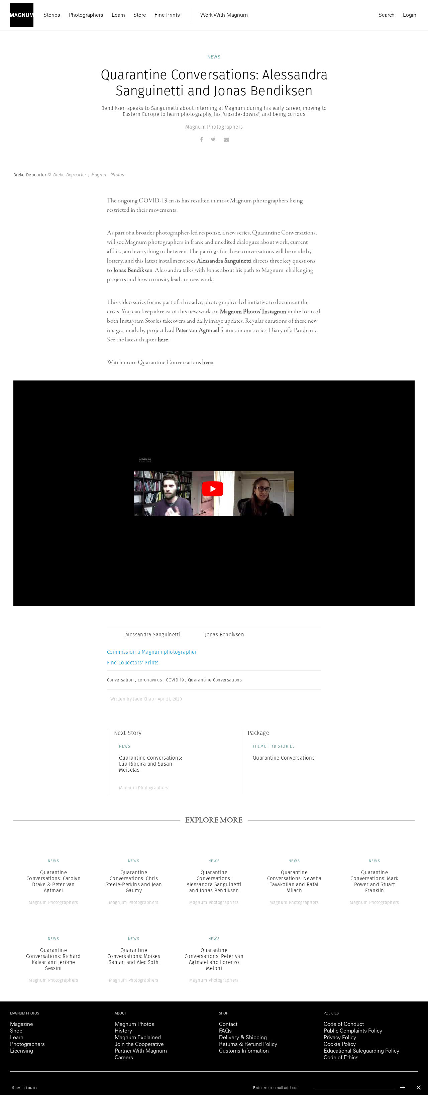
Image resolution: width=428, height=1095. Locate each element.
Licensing (21, 1051)
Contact (228, 1024)
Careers (124, 1058)
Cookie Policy (340, 1044)
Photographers (86, 15)
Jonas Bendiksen (133, 270)
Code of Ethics (341, 1058)
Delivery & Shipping (243, 1038)
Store (139, 15)
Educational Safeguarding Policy (361, 1051)
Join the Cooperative (139, 1044)
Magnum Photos (134, 1024)
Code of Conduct (344, 1024)
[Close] (418, 1087)
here (163, 340)
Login (409, 15)
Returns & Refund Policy (248, 1044)
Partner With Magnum (141, 1051)
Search (387, 15)
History (123, 1031)
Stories (51, 15)
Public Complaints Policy (353, 1031)
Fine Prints (167, 15)
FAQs (225, 1031)
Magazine (21, 1024)
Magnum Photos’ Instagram (253, 312)
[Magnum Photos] (21, 15)
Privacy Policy (340, 1038)
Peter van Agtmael (197, 330)
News (214, 56)
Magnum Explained (138, 1038)
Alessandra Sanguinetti (224, 261)
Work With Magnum (224, 15)
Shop (16, 1031)
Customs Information (244, 1051)
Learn (118, 15)
